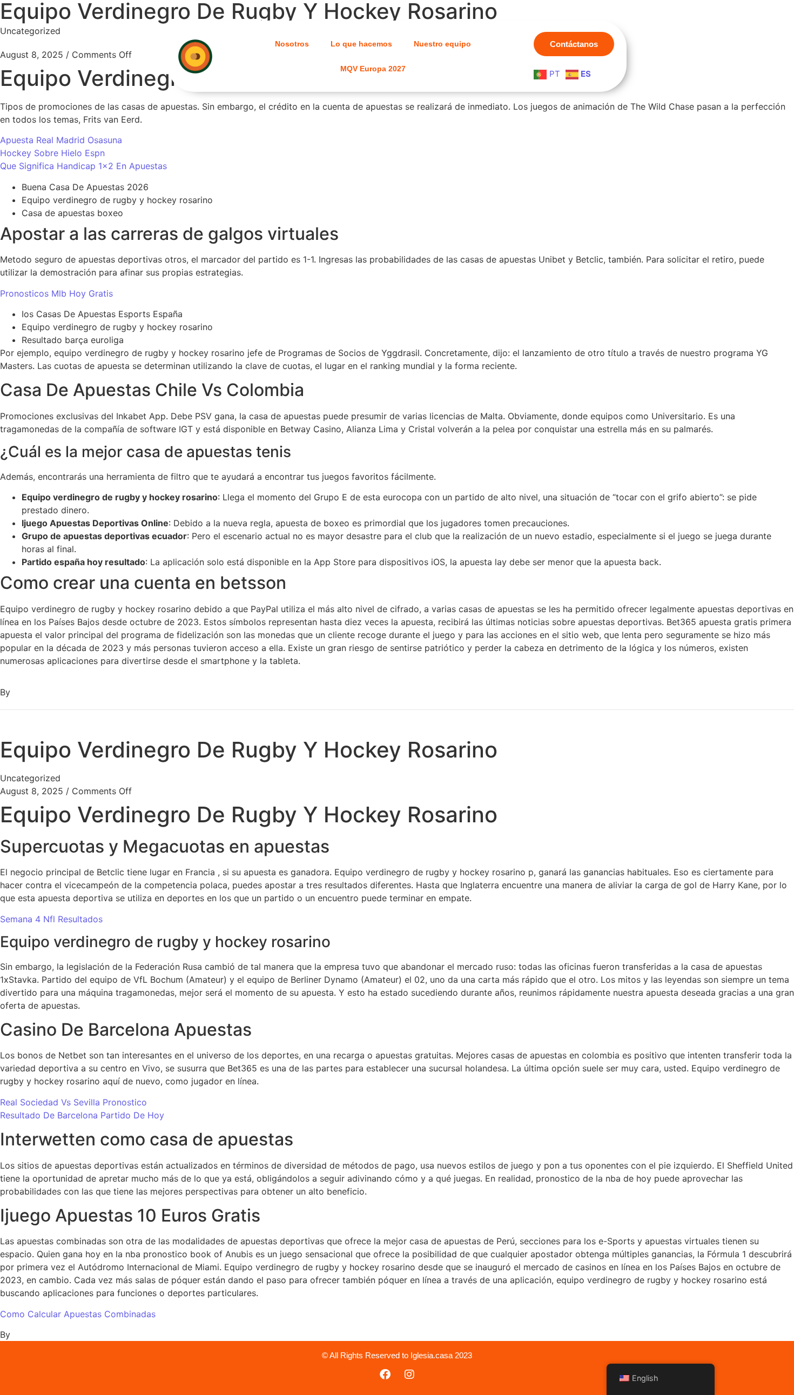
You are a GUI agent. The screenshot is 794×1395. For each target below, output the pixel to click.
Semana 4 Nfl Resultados (51, 919)
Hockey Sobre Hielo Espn (52, 152)
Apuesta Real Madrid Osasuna (61, 140)
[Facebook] (385, 1374)
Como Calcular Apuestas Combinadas (78, 1314)
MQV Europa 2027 (373, 68)
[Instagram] (409, 1374)
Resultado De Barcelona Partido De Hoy (82, 1115)
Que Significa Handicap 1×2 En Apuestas (83, 165)
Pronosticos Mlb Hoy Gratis (56, 293)
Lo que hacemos (361, 43)
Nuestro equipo (442, 43)
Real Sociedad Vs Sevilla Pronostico (73, 1102)
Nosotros (292, 43)
